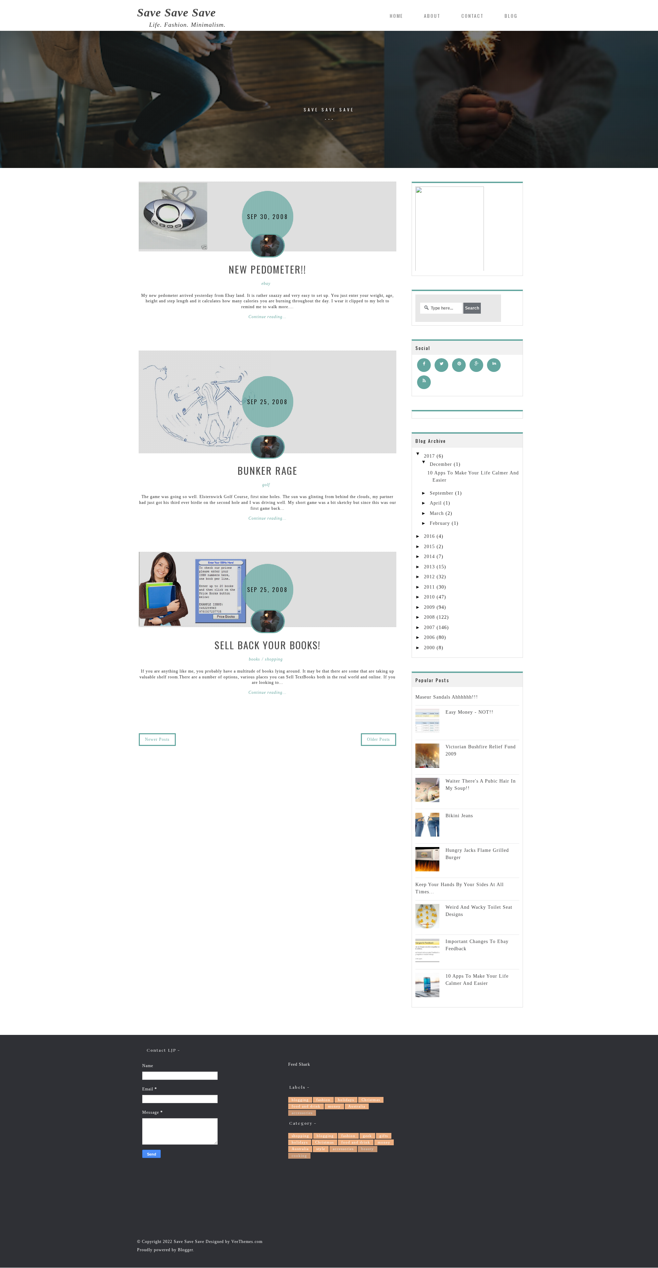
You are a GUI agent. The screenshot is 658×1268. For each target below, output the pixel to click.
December (441, 464)
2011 (429, 587)
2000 (429, 647)
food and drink (306, 1106)
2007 (429, 627)
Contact (472, 15)
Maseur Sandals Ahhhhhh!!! (446, 697)
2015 (429, 546)
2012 (429, 576)
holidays (346, 1100)
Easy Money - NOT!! (470, 712)
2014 (429, 556)
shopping (300, 1136)
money (334, 1106)
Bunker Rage (267, 470)
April (436, 503)
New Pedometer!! (267, 269)
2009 (429, 607)
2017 (429, 456)
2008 (429, 617)
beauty (367, 1149)
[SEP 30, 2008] (173, 216)
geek (367, 1136)
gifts (383, 1136)
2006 (429, 637)
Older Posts (378, 739)
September (441, 493)
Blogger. (186, 1249)
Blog (510, 15)
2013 (429, 566)
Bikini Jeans (459, 815)
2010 (429, 597)
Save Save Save (176, 13)
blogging (300, 1100)
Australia (356, 1106)
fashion (323, 1100)
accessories (302, 1113)
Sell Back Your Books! (268, 644)
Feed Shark (299, 1064)
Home (396, 15)
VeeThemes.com (247, 1241)
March (437, 513)
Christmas (371, 1100)
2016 (429, 536)
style (320, 1149)
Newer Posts (157, 739)
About (432, 15)
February (440, 523)
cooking (299, 1156)
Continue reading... (267, 316)
